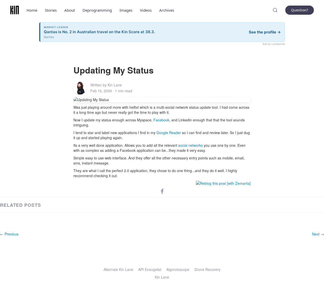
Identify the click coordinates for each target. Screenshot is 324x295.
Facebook (161, 119)
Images (125, 10)
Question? (299, 10)
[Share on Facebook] (162, 190)
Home (32, 10)
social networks (190, 145)
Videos (146, 10)
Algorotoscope (177, 269)
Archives (166, 10)
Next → (318, 233)
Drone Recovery (207, 269)
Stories (51, 10)
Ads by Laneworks (273, 43)
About (69, 10)
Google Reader (168, 132)
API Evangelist (149, 269)
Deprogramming (97, 10)
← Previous (9, 233)
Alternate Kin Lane (118, 269)
